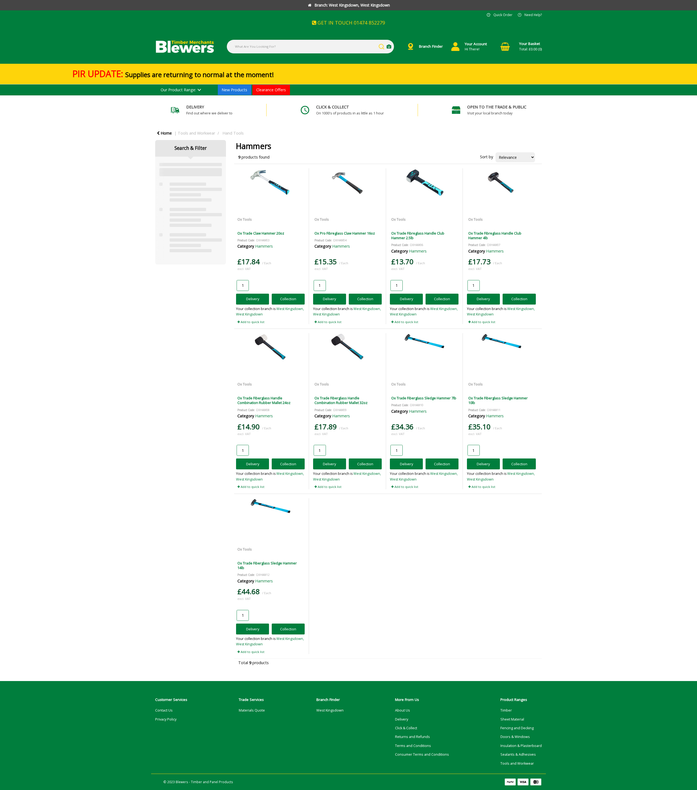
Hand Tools (233, 133)
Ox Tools (244, 219)
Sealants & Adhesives (518, 754)
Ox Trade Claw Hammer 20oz (260, 233)
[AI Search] (389, 46)
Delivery (252, 298)
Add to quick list (252, 322)
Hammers (264, 246)
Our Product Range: (178, 89)
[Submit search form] (381, 47)
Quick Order (502, 15)
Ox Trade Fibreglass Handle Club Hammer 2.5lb (417, 235)
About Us (402, 710)
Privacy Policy (165, 719)
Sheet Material (512, 719)
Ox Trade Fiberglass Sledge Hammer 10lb (498, 400)
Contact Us (164, 710)
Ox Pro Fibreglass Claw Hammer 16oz (344, 233)
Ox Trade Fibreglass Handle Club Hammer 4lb (494, 235)
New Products (234, 89)
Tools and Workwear (196, 133)
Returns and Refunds (412, 736)
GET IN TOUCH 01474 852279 (350, 22)
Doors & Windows (515, 736)
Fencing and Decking (517, 728)
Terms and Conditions (413, 745)
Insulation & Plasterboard (521, 745)
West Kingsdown (330, 710)
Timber (506, 710)
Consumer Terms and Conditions (422, 754)
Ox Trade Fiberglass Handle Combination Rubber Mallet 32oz (341, 400)
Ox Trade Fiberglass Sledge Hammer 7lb (423, 398)
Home (166, 133)
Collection (288, 298)
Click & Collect (406, 728)
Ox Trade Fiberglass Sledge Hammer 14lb (267, 565)
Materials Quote (252, 710)
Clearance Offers (271, 89)
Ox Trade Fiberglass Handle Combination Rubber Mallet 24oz (264, 400)
